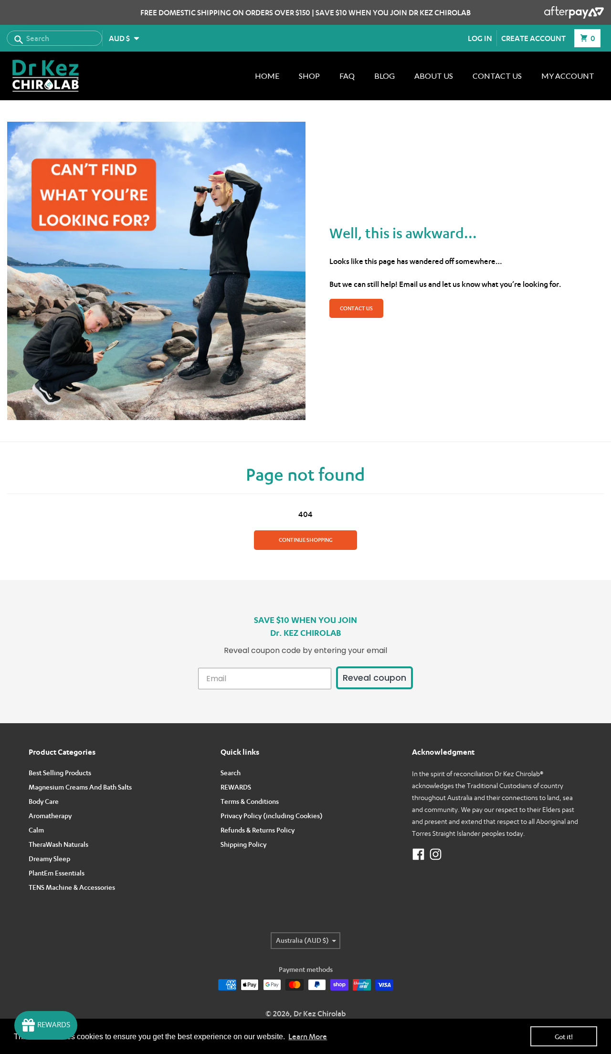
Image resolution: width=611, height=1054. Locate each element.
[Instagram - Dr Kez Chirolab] (435, 854)
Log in (480, 38)
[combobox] (54, 38)
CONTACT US (356, 308)
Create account (533, 38)
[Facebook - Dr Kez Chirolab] (418, 854)
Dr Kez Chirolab (320, 1013)
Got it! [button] (564, 1037)
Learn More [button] (307, 1036)
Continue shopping (306, 540)
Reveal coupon (374, 678)
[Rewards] (45, 1025)
